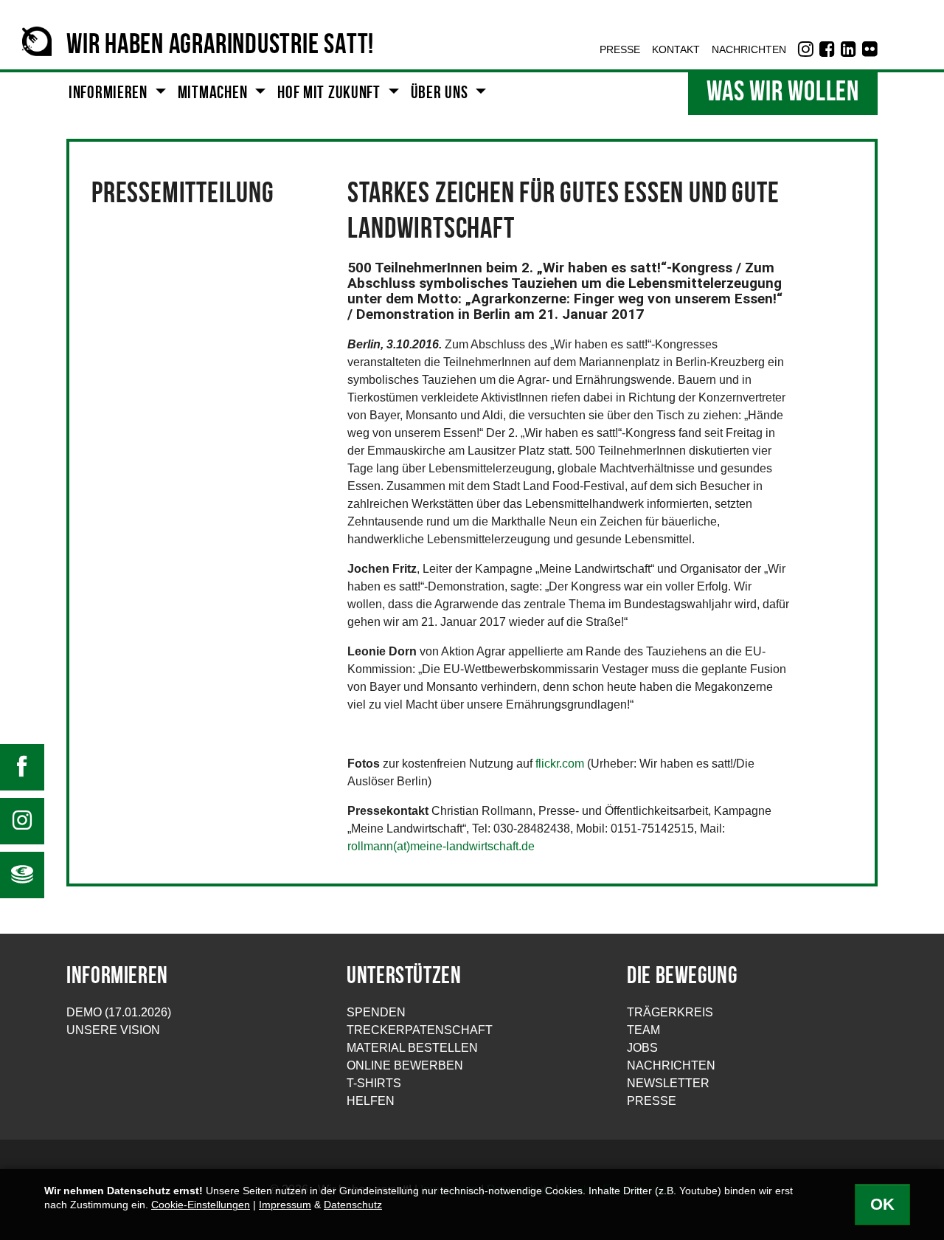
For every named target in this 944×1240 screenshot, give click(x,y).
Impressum (285, 1204)
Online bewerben (405, 1065)
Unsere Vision (113, 1030)
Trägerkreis (670, 1012)
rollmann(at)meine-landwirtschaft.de (441, 846)
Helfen (371, 1101)
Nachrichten (671, 1065)
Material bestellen (412, 1047)
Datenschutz (353, 1204)
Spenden (376, 1012)
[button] (117, 93)
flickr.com (559, 763)
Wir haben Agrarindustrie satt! (220, 46)
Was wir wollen (783, 93)
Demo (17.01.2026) (118, 1012)
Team (643, 1030)
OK (882, 1204)
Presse (651, 1101)
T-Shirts (374, 1083)
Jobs (642, 1047)
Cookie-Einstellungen (200, 1204)
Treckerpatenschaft (420, 1030)
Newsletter (668, 1083)
